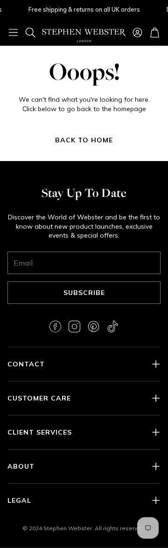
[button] (13, 32)
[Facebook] (55, 326)
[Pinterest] (93, 326)
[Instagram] (74, 326)
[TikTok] (113, 326)
